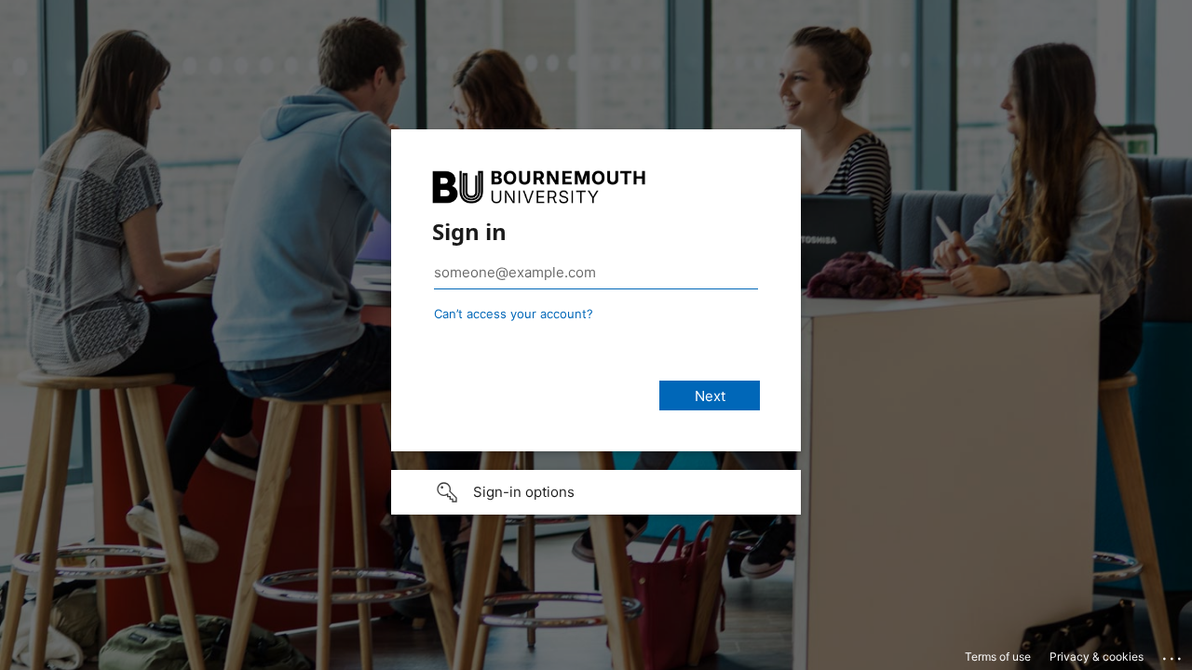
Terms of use (998, 656)
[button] (596, 492)
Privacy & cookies (1097, 656)
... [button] (1173, 654)
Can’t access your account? (513, 313)
